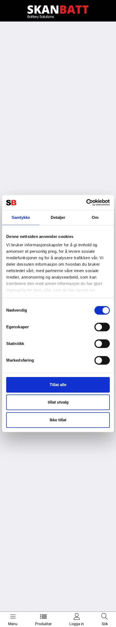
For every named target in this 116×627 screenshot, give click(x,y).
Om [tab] (95, 217)
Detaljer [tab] (58, 217)
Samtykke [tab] (21, 217)
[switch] (102, 327)
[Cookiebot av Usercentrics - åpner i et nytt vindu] (86, 202)
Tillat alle (58, 384)
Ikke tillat (58, 420)
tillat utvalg (58, 402)
